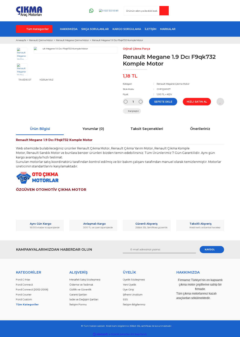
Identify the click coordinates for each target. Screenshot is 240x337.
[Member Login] (198, 10)
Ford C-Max (23, 279)
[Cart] (219, 10)
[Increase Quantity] (140, 101)
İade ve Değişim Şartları (83, 299)
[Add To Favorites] (220, 101)
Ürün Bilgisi (40, 129)
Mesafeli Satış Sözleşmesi (84, 279)
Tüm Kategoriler (37, 29)
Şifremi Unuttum (132, 294)
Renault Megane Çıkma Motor (173, 83)
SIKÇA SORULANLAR (95, 29)
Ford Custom (24, 299)
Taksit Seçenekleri (146, 129)
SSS (125, 299)
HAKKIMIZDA (68, 29)
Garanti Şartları (78, 294)
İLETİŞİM (150, 29)
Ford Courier (24, 294)
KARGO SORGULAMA (126, 29)
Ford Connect (24, 284)
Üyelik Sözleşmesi (134, 279)
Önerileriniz (200, 129)
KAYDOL (210, 249)
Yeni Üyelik (129, 284)
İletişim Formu (78, 304)
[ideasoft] (100, 334)
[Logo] (29, 11)
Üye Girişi (128, 289)
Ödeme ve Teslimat (81, 284)
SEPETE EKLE (163, 101)
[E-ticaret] (119, 334)
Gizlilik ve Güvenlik (80, 289)
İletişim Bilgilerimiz (134, 304)
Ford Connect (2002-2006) (32, 289)
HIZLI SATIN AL (197, 101)
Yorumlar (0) (93, 129)
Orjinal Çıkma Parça (136, 48)
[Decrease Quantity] (125, 101)
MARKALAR (168, 29)
